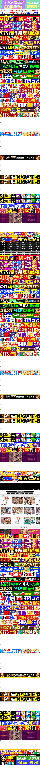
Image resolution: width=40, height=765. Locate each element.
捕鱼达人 (10, 248)
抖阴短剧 (37, 254)
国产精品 (10, 242)
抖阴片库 (3, 252)
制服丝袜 (37, 244)
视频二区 (3, 244)
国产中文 (10, 254)
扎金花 (37, 248)
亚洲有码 (30, 242)
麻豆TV (17, 250)
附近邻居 (10, 246)
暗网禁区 (30, 252)
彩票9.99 (30, 248)
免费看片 (3, 254)
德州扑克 (23, 248)
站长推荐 (3, 246)
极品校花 (30, 254)
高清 (31, 489)
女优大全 (37, 250)
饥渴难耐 (17, 246)
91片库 (31, 250)
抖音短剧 (10, 250)
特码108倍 (20, 493)
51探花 (24, 250)
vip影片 (11, 493)
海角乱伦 (37, 252)
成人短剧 (23, 254)
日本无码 (23, 242)
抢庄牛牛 (17, 248)
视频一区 (3, 242)
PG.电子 (29, 493)
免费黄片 (23, 252)
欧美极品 (37, 242)
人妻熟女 (30, 244)
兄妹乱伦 (17, 254)
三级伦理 (10, 244)
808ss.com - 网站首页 (8, 15)
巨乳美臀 (23, 244)
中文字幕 (17, 244)
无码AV (3, 250)
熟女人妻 (17, 252)
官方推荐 (3, 248)
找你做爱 (23, 246)
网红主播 (17, 242)
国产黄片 (10, 252)
